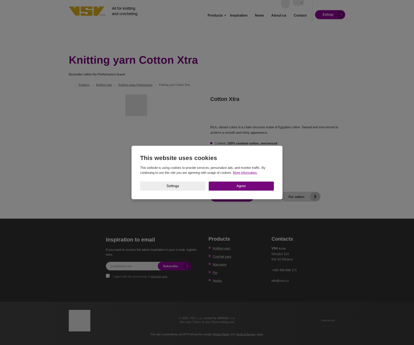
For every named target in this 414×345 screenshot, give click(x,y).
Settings (172, 186)
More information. (245, 172)
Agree (241, 186)
